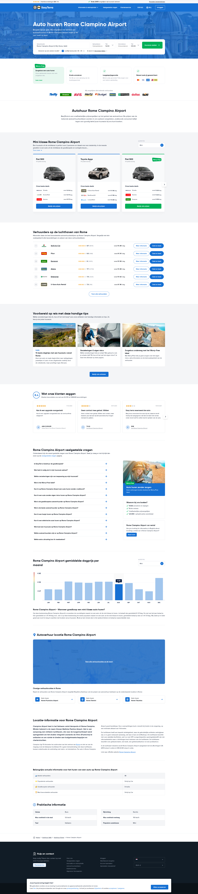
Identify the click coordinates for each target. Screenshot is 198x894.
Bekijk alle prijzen (54, 206)
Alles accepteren (159, 887)
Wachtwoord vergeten (107, 861)
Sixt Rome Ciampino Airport (94, 428)
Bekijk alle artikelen (99, 374)
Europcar (54, 261)
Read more (131, 535)
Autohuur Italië (47, 837)
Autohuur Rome (59, 837)
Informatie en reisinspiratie (75, 863)
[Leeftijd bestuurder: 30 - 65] (63, 51)
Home (38, 837)
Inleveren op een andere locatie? (48, 51)
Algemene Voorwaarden (74, 871)
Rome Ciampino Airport (127, 752)
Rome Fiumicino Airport (49, 699)
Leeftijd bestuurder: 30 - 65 (73, 51)
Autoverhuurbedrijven (74, 866)
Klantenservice (126, 7)
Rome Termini (91, 699)
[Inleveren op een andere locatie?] (36, 51)
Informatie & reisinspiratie (87, 7)
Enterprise (54, 277)
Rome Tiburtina (136, 699)
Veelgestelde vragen (110, 7)
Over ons (70, 858)
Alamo (53, 269)
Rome (78, 744)
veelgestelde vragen (49, 456)
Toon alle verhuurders (99, 294)
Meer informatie (141, 246)
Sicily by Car (55, 246)
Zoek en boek (156, 246)
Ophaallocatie (41, 44)
